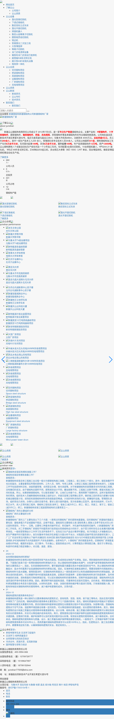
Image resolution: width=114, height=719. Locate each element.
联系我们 (10, 102)
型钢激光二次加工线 (21, 43)
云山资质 (16, 13)
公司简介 (16, 10)
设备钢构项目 (18, 78)
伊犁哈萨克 (73, 684)
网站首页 (10, 4)
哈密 (38, 684)
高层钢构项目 (18, 75)
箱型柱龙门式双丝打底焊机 (24, 54)
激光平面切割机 (19, 28)
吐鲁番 (32, 684)
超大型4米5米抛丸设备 (22, 60)
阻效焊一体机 (18, 63)
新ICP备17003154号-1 (18, 687)
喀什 (61, 684)
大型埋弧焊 (17, 46)
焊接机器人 (17, 31)
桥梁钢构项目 (18, 72)
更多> (13, 468)
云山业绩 (10, 66)
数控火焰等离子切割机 (22, 34)
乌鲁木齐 (15, 684)
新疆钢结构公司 (26, 113)
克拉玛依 (24, 684)
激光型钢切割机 (19, 19)
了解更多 (4, 157)
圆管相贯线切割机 (20, 37)
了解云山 (10, 7)
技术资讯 (16, 99)
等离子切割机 (18, 49)
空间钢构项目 (18, 69)
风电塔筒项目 (18, 84)
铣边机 (15, 40)
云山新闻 (10, 90)
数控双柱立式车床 (20, 25)
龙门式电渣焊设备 (20, 51)
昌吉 (42, 684)
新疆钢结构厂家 (41, 113)
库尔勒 (48, 684)
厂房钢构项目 (18, 81)
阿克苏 (55, 684)
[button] (111, 359)
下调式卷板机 (18, 22)
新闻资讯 (16, 93)
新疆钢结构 (14, 113)
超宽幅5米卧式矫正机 (22, 57)
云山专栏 (16, 96)
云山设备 (10, 16)
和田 (66, 684)
